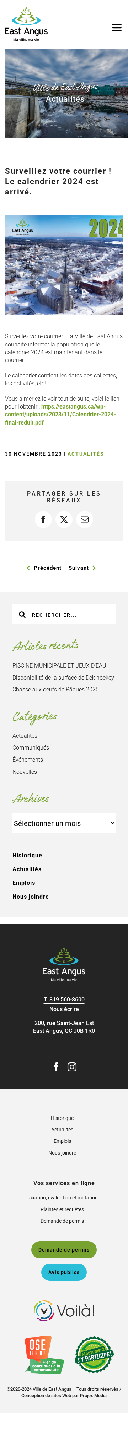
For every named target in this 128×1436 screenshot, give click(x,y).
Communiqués (30, 747)
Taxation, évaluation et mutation (62, 1198)
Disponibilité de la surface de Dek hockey (63, 677)
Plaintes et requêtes (62, 1209)
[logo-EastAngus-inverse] (64, 950)
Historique (27, 855)
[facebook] (56, 1066)
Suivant (79, 568)
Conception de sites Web (46, 1395)
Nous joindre (30, 896)
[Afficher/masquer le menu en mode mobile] (117, 27)
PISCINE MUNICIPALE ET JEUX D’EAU (59, 665)
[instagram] (72, 1066)
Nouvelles (24, 771)
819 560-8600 (67, 999)
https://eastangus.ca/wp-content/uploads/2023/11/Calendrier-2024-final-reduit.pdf (60, 414)
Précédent (48, 568)
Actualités (86, 454)
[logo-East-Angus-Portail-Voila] (64, 1303)
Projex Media (93, 1395)
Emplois (23, 882)
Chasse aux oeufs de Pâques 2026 (55, 689)
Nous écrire (64, 1009)
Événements (27, 759)
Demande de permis (62, 1221)
